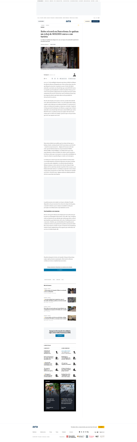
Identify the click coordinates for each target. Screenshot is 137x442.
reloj (63, 279)
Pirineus (76, 17)
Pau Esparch (46, 74)
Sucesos (47, 25)
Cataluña (41, 17)
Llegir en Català (52, 44)
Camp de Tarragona (66, 17)
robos (54, 279)
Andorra (45, 17)
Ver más (73, 381)
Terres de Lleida (72, 17)
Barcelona (58, 279)
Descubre (47, 381)
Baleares (48, 17)
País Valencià (52, 17)
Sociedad (42, 25)
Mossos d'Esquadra (47, 279)
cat (96, 17)
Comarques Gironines (58, 17)
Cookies (48, 436)
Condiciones (44, 436)
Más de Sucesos (47, 285)
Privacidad (39, 436)
